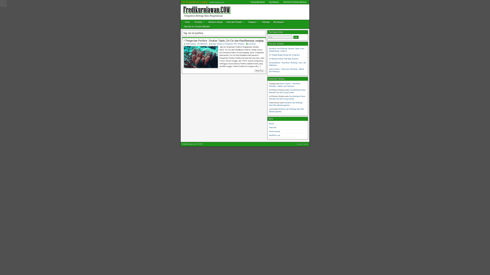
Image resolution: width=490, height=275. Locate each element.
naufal (271, 109)
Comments (252, 44)
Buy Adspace (274, 2)
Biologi (213, 44)
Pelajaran (252, 22)
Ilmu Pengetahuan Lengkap (194, 2)
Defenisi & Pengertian (225, 44)
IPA (235, 44)
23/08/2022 (203, 44)
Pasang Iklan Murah (258, 2)
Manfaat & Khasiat (215, 22)
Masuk (271, 124)
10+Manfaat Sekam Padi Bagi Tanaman (283, 59)
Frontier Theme (302, 144)
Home (187, 22)
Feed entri (272, 127)
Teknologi (266, 22)
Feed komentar (274, 131)
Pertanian (198, 22)
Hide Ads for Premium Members (295, 2)
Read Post (259, 71)
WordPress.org (274, 135)
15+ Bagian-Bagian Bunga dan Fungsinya (284, 55)
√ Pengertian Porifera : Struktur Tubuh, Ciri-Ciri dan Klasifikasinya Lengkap (223, 40)
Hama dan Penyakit (234, 22)
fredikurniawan (190, 44)
